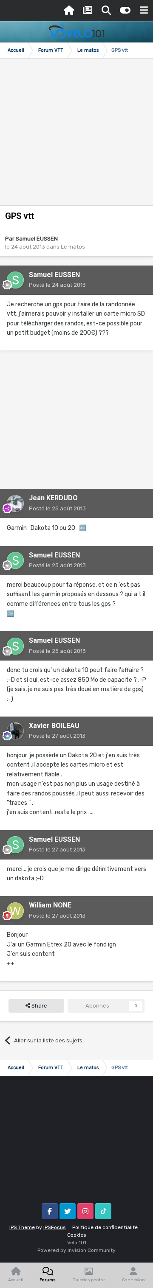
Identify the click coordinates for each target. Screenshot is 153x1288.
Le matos (73, 247)
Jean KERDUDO (53, 498)
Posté (57, 285)
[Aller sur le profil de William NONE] (15, 910)
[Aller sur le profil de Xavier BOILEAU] (15, 730)
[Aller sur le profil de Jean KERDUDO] (15, 503)
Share (38, 1005)
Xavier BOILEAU (54, 726)
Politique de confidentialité (105, 1227)
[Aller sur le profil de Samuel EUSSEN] (15, 280)
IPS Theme (22, 1227)
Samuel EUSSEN (37, 238)
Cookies (76, 1235)
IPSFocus (54, 1227)
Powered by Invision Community (76, 1250)
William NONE (50, 905)
